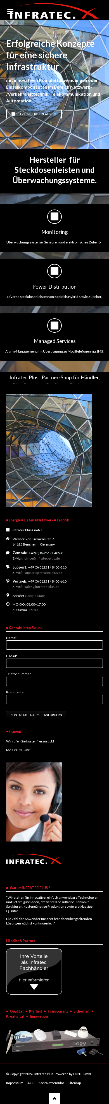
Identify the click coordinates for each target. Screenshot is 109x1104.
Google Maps (35, 596)
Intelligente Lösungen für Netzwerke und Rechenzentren (54, 143)
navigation (10, 11)
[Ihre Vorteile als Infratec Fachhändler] (34, 993)
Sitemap (74, 1083)
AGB (31, 1083)
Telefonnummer (18, 674)
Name (13, 637)
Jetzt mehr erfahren (36, 114)
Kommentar (15, 692)
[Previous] (5, 84)
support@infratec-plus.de (43, 573)
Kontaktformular (51, 1083)
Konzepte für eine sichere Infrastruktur (47, 143)
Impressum (14, 1083)
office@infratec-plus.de (42, 558)
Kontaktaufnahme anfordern (36, 715)
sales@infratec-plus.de (41, 587)
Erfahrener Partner (61, 143)
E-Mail (13, 656)
